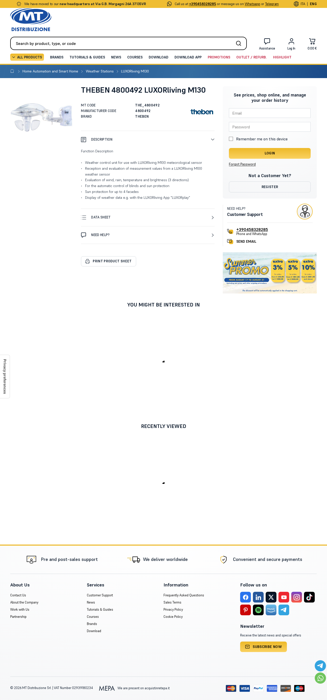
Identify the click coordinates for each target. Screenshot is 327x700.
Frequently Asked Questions (184, 595)
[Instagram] (296, 597)
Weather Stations (100, 71)
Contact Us (18, 595)
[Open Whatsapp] (320, 678)
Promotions (219, 57)
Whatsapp (252, 4)
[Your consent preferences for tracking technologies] (5, 376)
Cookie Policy (173, 617)
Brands (56, 57)
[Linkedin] (258, 597)
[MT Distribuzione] (30, 19)
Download (158, 57)
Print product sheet (112, 261)
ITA (303, 4)
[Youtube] (283, 597)
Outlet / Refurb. (251, 57)
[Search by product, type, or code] (240, 43)
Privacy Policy (173, 609)
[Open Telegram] (320, 665)
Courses (135, 57)
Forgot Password (242, 164)
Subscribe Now (267, 646)
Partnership (18, 617)
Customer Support (100, 595)
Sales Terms (172, 602)
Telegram (272, 4)
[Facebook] (245, 597)
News (116, 57)
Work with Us (19, 609)
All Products (29, 57)
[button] (148, 139)
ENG (313, 4)
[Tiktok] (309, 597)
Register (270, 187)
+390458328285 (252, 229)
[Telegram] (283, 610)
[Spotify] (258, 610)
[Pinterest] (245, 610)
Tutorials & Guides (87, 57)
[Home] (13, 71)
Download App (188, 57)
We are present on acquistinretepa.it (143, 688)
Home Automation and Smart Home (50, 71)
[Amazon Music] (271, 610)
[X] (271, 597)
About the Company (24, 602)
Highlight (282, 57)
